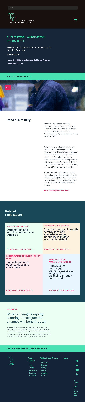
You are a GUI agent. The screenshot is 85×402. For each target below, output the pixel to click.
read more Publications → (21, 249)
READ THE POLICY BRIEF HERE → (20, 76)
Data (66, 358)
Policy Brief (16, 41)
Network (32, 376)
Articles (44, 373)
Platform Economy (23, 256)
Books (43, 376)
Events (55, 358)
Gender (9, 256)
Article (24, 226)
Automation (36, 37)
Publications (45, 358)
